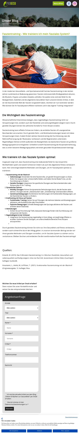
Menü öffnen (58, 3)
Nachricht (8, 365)
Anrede (7, 303)
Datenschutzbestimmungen (71, 417)
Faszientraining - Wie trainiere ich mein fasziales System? (36, 33)
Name (8, 323)
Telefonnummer (11, 355)
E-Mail (8, 344)
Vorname (9, 333)
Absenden (9, 408)
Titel (6, 313)
